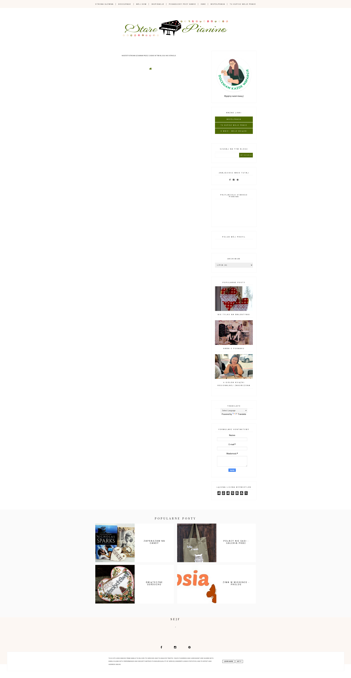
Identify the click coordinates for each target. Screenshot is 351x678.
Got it (239, 661)
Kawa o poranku (233, 348)
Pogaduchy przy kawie (182, 4)
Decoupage (124, 4)
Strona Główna (104, 4)
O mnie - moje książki (234, 131)
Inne (203, 4)
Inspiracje (157, 4)
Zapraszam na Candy (154, 542)
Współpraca (218, 4)
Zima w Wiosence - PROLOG (236, 583)
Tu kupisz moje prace (243, 4)
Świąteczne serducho (154, 583)
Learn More (228, 661)
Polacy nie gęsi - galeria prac (236, 542)
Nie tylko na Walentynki (234, 314)
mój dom (141, 4)
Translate (242, 414)
